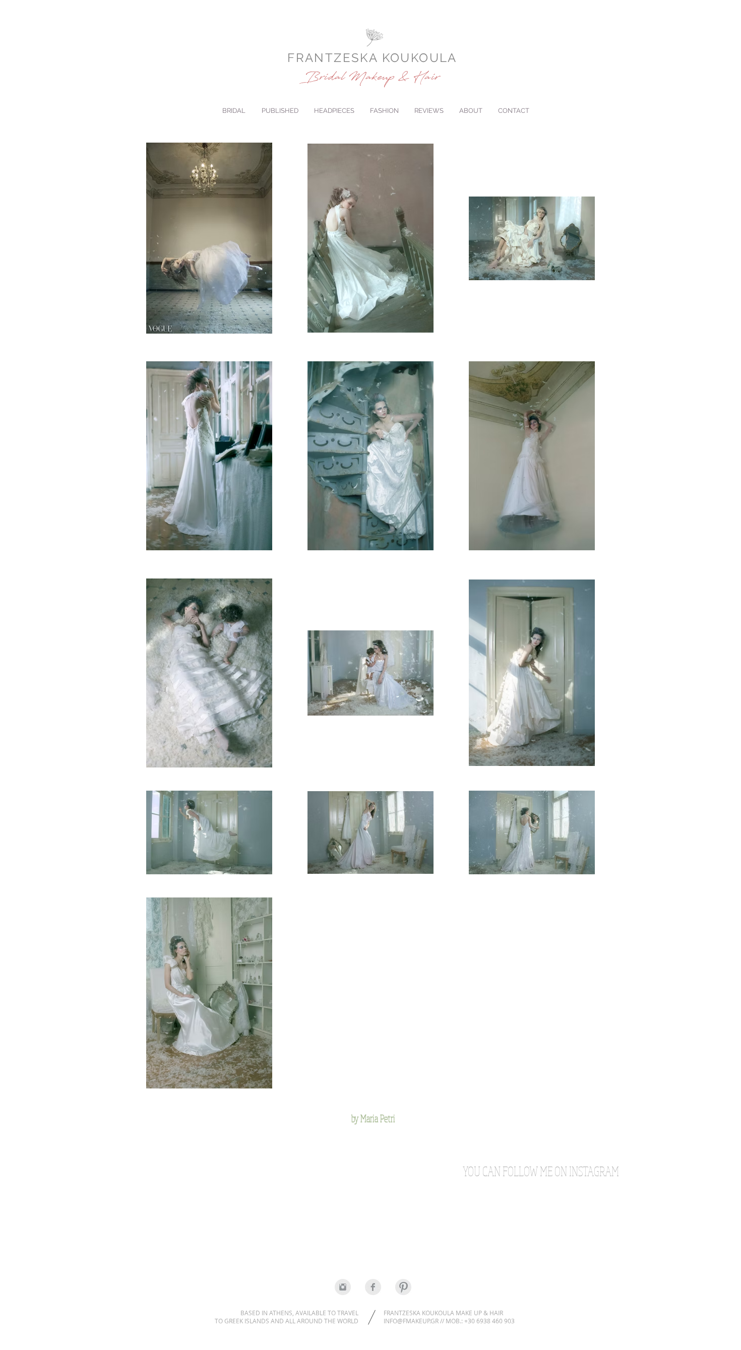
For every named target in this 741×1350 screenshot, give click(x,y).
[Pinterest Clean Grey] (403, 1287)
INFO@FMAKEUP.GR (411, 1321)
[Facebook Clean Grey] (373, 1287)
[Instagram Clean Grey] (343, 1287)
